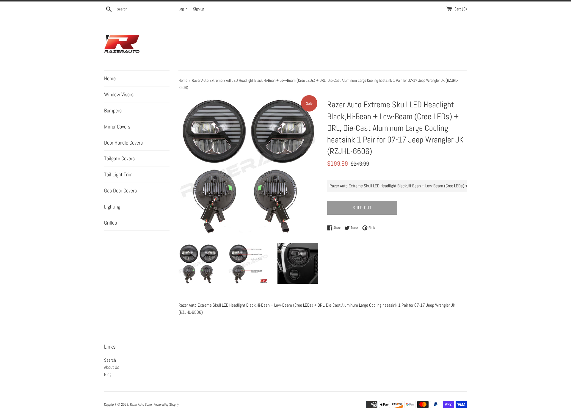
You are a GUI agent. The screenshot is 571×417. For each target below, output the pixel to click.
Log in (182, 9)
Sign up (198, 9)
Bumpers (113, 110)
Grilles (110, 222)
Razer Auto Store (141, 404)
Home (110, 78)
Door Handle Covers (123, 142)
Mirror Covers (117, 126)
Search (110, 360)
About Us (111, 367)
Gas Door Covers (120, 190)
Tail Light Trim (118, 174)
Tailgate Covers (119, 158)
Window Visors (119, 94)
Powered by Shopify (166, 404)
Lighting (112, 206)
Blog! (108, 374)
